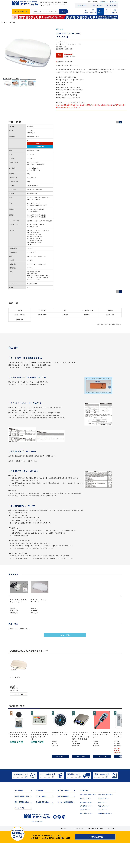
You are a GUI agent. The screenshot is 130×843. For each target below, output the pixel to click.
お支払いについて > (85, 798)
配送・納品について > (104, 806)
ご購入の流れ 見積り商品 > (105, 795)
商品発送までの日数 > (86, 802)
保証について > (102, 810)
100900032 (30, 126)
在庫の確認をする (39, 146)
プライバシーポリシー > (77, 828)
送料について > (102, 802)
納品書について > (85, 810)
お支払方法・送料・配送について (67, 65)
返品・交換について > (86, 813)
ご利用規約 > (111, 828)
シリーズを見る (19, 694)
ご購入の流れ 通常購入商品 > (88, 795)
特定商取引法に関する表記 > (96, 828)
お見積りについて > (103, 798)
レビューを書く (65, 635)
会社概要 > (64, 828)
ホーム (3, 22)
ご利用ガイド (104, 2)
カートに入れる (39, 143)
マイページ (115, 2)
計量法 (32, 510)
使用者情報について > (86, 806)
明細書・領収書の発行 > (105, 813)
